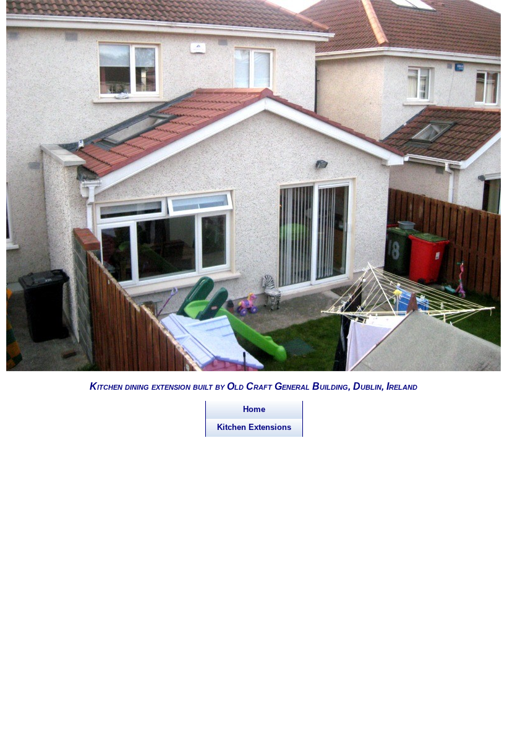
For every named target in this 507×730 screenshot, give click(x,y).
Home (254, 409)
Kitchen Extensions (254, 427)
